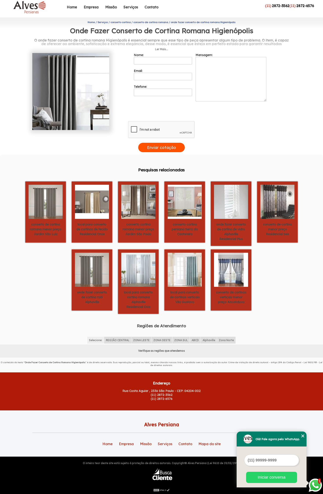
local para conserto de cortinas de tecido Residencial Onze (92, 229)
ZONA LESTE (141, 340)
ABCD (195, 340)
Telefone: (141, 87)
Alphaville (209, 340)
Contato (151, 7)
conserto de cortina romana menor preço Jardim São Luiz (45, 229)
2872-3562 (280, 6)
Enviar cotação (161, 147)
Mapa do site (209, 444)
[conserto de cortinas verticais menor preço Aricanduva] (231, 269)
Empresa (91, 7)
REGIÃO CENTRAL (117, 340)
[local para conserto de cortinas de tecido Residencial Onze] (92, 201)
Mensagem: (205, 55)
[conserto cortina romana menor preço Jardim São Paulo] (138, 201)
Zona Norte (226, 340)
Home (72, 7)
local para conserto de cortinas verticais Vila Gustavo (185, 297)
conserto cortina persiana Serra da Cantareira (185, 229)
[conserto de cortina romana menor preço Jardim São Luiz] (46, 201)
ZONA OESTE (162, 340)
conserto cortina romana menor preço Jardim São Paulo (138, 229)
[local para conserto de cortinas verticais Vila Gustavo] (185, 269)
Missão (111, 7)
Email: (138, 71)
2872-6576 (305, 6)
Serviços (130, 7)
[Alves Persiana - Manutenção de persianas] (38, 9)
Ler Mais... (161, 49)
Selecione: (95, 340)
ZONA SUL (181, 340)
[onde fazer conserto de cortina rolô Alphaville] (92, 269)
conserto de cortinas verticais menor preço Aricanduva (231, 297)
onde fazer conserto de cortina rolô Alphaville (92, 297)
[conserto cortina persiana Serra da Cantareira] (185, 201)
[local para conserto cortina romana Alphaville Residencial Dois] (138, 269)
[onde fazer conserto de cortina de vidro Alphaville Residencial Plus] (231, 201)
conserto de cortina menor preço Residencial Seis (277, 229)
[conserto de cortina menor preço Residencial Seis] (277, 201)
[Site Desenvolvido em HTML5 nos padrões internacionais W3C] (161, 489)
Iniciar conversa (271, 477)
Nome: (139, 55)
